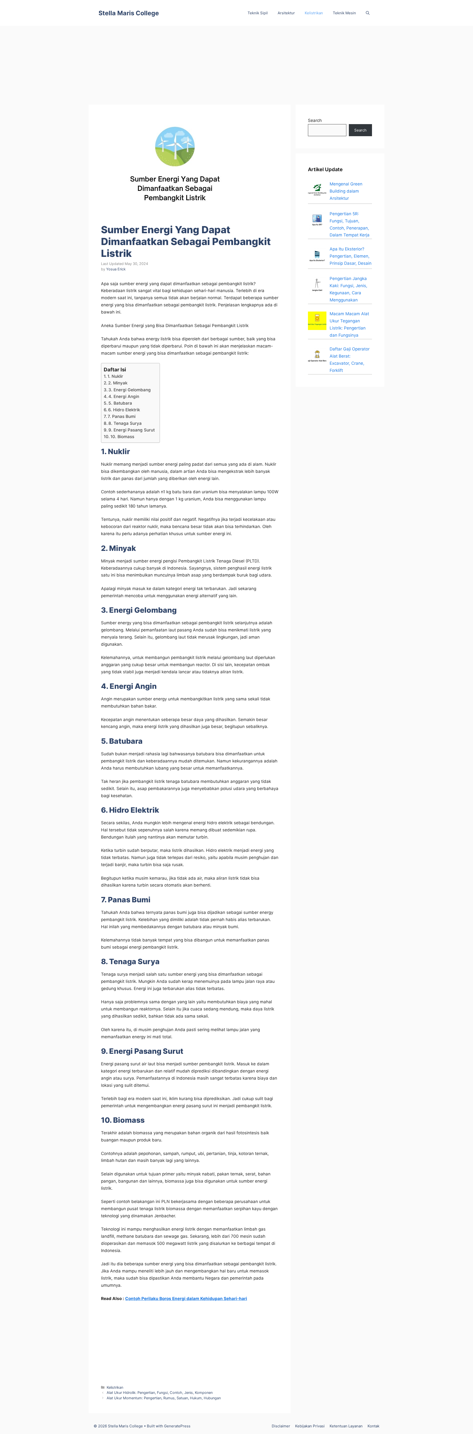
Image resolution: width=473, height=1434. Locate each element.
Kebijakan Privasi (310, 1426)
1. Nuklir (115, 376)
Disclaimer (281, 1426)
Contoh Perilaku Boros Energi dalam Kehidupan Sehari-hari (186, 1298)
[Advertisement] (236, 62)
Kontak (373, 1426)
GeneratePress (177, 1426)
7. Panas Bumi (121, 416)
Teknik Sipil (258, 13)
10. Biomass (122, 436)
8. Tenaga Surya (125, 423)
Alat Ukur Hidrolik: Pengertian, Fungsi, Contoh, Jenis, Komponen (160, 1392)
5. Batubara (120, 403)
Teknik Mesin (344, 13)
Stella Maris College (129, 13)
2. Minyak (117, 382)
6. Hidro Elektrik (124, 409)
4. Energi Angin (123, 396)
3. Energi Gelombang (129, 389)
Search (315, 120)
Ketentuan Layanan (346, 1426)
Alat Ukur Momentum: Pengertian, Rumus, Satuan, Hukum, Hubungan (164, 1398)
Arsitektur (286, 13)
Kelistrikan (314, 13)
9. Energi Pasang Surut (131, 430)
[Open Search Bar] (367, 13)
